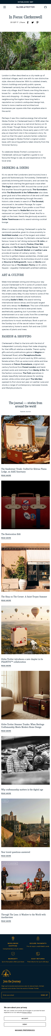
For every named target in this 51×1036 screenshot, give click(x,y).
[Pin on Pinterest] (37, 23)
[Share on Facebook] (27, 23)
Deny (25, 1024)
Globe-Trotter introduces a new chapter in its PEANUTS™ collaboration (22, 660)
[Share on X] (32, 23)
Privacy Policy (27, 1012)
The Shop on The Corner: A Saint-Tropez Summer (24, 596)
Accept (25, 1018)
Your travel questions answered (15, 852)
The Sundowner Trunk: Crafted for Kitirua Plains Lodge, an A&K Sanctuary (24, 470)
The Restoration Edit (11, 534)
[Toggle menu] (4, 7)
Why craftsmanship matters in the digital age (22, 789)
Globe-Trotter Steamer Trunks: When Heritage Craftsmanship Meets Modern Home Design (22, 725)
